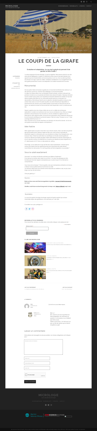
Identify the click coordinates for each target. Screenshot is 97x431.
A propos (82, 6)
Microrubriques (63, 6)
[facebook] (84, 1)
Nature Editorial (60, 186)
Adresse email (29, 226)
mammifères (17, 86)
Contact (89, 6)
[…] (71, 244)
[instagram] (86, 1)
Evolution (56, 57)
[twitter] (81, 1)
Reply (31, 307)
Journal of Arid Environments (63, 181)
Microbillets (74, 6)
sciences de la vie (15, 88)
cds (19, 84)
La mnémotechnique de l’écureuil (34, 289)
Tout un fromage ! (67, 289)
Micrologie (11, 6)
